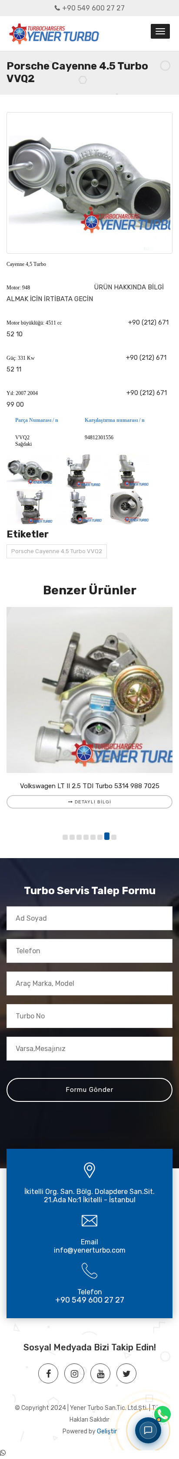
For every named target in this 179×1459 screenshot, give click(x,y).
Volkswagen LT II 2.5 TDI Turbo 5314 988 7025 (89, 786)
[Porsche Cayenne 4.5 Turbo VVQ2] (89, 183)
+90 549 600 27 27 (93, 8)
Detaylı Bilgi (92, 801)
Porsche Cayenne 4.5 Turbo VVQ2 (56, 551)
